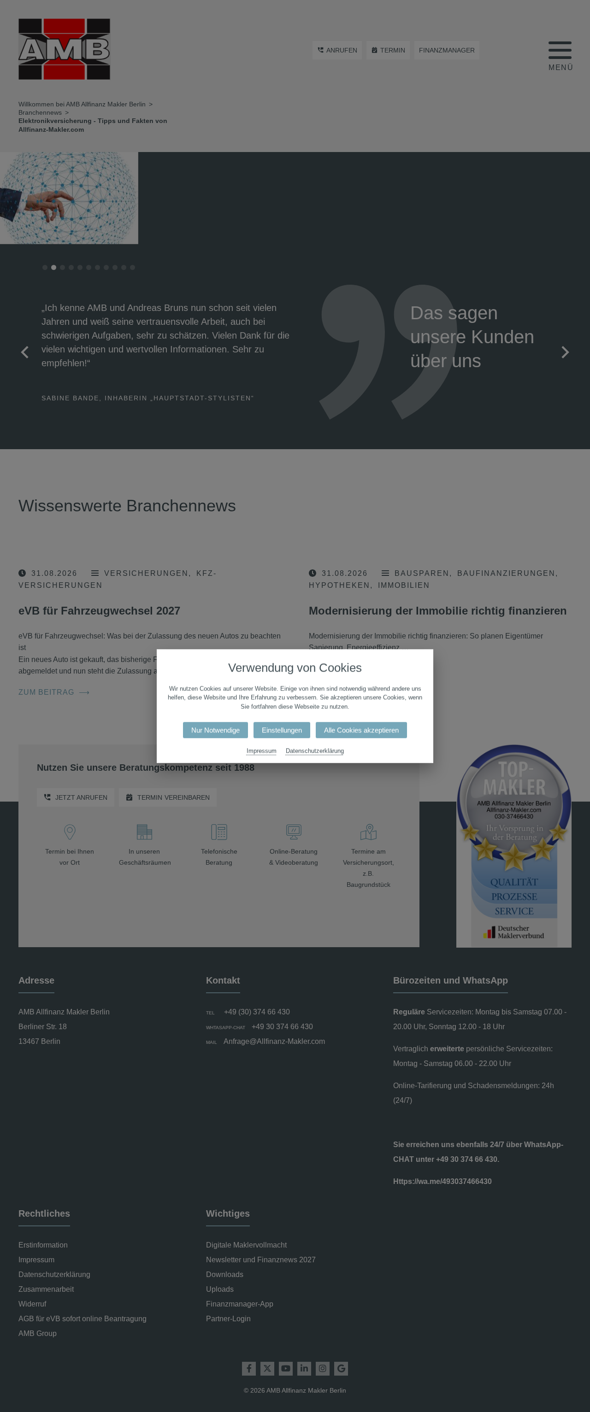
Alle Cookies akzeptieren (361, 730)
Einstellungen (282, 730)
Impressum (262, 750)
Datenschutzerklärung (315, 750)
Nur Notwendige (215, 730)
